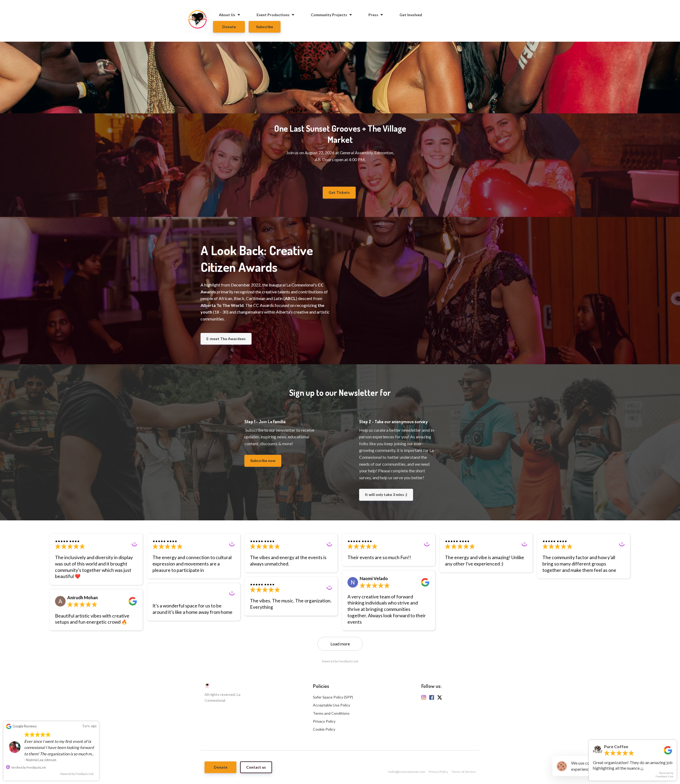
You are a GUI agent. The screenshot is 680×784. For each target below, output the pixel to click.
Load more (340, 643)
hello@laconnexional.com (406, 772)
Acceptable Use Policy (331, 705)
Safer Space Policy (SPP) (333, 697)
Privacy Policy (324, 721)
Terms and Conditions (331, 713)
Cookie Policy (324, 729)
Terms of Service (463, 772)
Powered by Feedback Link (340, 661)
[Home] (199, 21)
